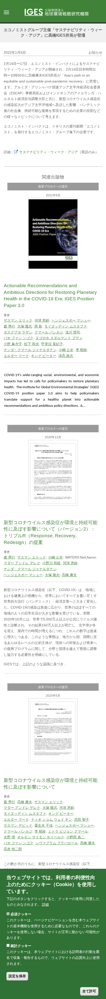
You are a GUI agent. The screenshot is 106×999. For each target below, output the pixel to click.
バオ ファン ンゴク (18, 338)
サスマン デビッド (18, 825)
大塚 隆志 (24, 326)
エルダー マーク (16, 356)
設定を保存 (17, 976)
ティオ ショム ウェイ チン (51, 819)
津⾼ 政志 (65, 356)
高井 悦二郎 (13, 849)
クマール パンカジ (49, 332)
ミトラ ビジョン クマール (68, 831)
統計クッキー (21, 946)
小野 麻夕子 (13, 344)
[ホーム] (59, 13)
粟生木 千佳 (44, 825)
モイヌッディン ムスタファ (65, 326)
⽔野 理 (9, 837)
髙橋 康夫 (87, 843)
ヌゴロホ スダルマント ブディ (58, 338)
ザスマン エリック (18, 320)
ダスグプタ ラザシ (18, 332)
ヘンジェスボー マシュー (71, 320)
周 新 (38, 326)
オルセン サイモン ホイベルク (40, 837)
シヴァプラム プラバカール (56, 843)
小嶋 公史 (66, 350)
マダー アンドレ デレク (22, 563)
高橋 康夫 (69, 575)
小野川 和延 (51, 563)
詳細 (45, 904)
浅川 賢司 (72, 332)
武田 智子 (81, 819)
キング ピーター (43, 356)
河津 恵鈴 (42, 320)
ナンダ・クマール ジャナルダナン (30, 350)
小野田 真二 (75, 837)
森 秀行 (9, 326)
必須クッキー (21, 914)
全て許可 (89, 991)
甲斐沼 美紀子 (52, 344)
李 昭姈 (81, 350)
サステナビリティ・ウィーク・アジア (48, 152)
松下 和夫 (31, 344)
